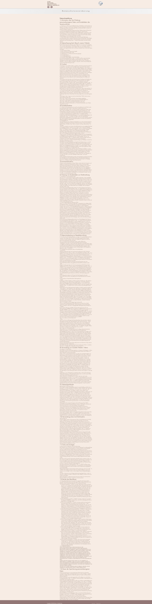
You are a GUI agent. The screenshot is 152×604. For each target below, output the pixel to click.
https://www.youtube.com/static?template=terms (78, 377)
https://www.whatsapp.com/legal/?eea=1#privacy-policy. (70, 160)
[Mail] (48, 7)
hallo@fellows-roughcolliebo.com (53, 5)
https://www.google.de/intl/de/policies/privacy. (83, 378)
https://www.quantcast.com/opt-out (80, 409)
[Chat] (51, 7)
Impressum (93, 603)
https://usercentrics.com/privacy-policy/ (76, 477)
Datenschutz (98, 603)
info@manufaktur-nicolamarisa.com (84, 32)
